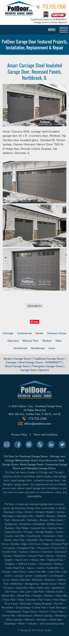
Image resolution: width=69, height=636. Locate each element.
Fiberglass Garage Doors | (48, 366)
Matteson (50, 579)
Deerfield (32, 540)
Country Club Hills (15, 536)
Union (51, 348)
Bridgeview (11, 524)
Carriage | (12, 362)
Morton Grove (48, 583)
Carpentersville (13, 531)
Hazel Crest (21, 559)
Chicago (28, 531)
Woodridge (10, 623)
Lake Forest (19, 571)
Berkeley (32, 520)
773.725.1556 (54, 7)
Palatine (48, 595)
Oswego (37, 595)
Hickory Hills (38, 559)
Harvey (50, 555)
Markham (37, 579)
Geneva (23, 551)
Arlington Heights (44, 512)
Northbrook (20, 348)
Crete (60, 536)
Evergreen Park (26, 548)
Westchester (25, 615)
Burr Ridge (22, 528)
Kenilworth (52, 567)
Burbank (9, 528)
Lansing (18, 575)
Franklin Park (9, 551)
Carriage (8, 333)
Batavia (51, 516)
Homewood (45, 563)
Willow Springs (14, 619)
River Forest (11, 603)
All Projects (34, 305)
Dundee (15, 544)
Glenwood (60, 551)
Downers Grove (56, 333)
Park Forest (44, 599)
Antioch (29, 512)
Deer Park (19, 540)
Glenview (13, 340)
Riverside (26, 603)
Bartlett (40, 516)
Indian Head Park (15, 567)
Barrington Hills (25, 516)
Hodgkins (10, 563)
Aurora (60, 512)
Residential (37, 348)
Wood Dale (56, 619)
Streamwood (13, 611)
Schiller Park (39, 607)
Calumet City (38, 528)
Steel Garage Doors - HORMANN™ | (41, 362)
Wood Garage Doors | (18, 366)
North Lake (43, 587)
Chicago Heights (44, 531)
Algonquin (8, 512)
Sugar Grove (30, 611)
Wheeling (60, 615)
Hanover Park (35, 555)
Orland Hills (8, 595)
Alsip (19, 512)
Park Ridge (59, 599)
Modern (47, 340)
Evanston (10, 548)
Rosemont (7, 607)
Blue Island (56, 520)
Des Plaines (46, 540)
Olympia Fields (54, 591)
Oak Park (38, 591)
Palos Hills (61, 595)
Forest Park (58, 548)
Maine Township (21, 579)
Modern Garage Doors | (18, 358)
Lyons (5, 579)
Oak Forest (11, 591)
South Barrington (58, 607)
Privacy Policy (19, 434)
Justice (40, 567)
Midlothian (16, 583)
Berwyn (44, 520)
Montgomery (32, 583)
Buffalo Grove (54, 524)
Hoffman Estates (27, 563)
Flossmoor (43, 548)
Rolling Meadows (42, 603)
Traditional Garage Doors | (49, 358)
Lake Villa (53, 571)
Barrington (8, 516)
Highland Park (55, 559)
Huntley (58, 563)
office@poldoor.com (37, 423)
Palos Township (26, 599)
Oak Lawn (25, 591)
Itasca (30, 567)
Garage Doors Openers (34, 370)
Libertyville (41, 575)
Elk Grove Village (39, 544)
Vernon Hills (8, 615)
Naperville (21, 587)
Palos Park (9, 599)
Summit (43, 611)
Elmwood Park (60, 544)
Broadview (25, 524)
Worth (21, 623)
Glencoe (34, 551)
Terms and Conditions (46, 434)
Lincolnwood (56, 575)
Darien (39, 333)
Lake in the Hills (37, 571)
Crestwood (48, 536)
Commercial (24, 333)
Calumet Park (55, 528)
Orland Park (23, 595)
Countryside (33, 536)
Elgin (24, 544)
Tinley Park (56, 611)
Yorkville (32, 623)
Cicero (59, 531)
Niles (59, 340)
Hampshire (20, 555)
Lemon (28, 575)
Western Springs (43, 615)
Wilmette (29, 619)
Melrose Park (30, 340)
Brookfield (39, 524)
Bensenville (18, 520)
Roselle (59, 603)
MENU (52, 29)
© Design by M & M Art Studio (34, 630)
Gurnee (7, 555)
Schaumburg (23, 607)
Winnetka (42, 619)
